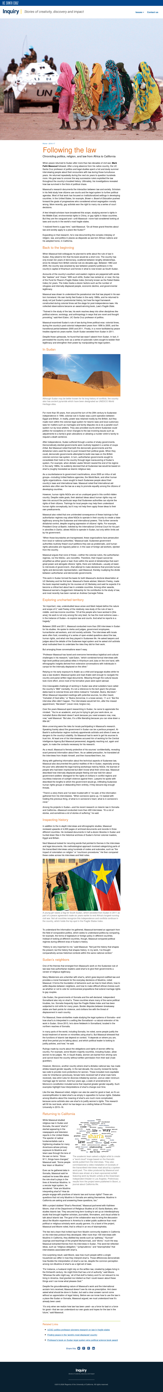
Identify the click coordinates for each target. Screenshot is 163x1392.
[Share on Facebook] (83, 1348)
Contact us (152, 12)
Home (45, 143)
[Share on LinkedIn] (93, 1348)
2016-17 (52, 143)
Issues (139, 12)
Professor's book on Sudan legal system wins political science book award (82, 1340)
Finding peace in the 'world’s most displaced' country (72, 1334)
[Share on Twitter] (78, 1348)
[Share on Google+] (88, 1348)
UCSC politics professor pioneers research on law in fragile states (78, 1329)
